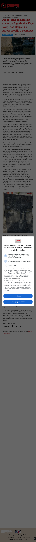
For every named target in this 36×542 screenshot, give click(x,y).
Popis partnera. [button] (16, 278)
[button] (18, 265)
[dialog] (18, 271)
